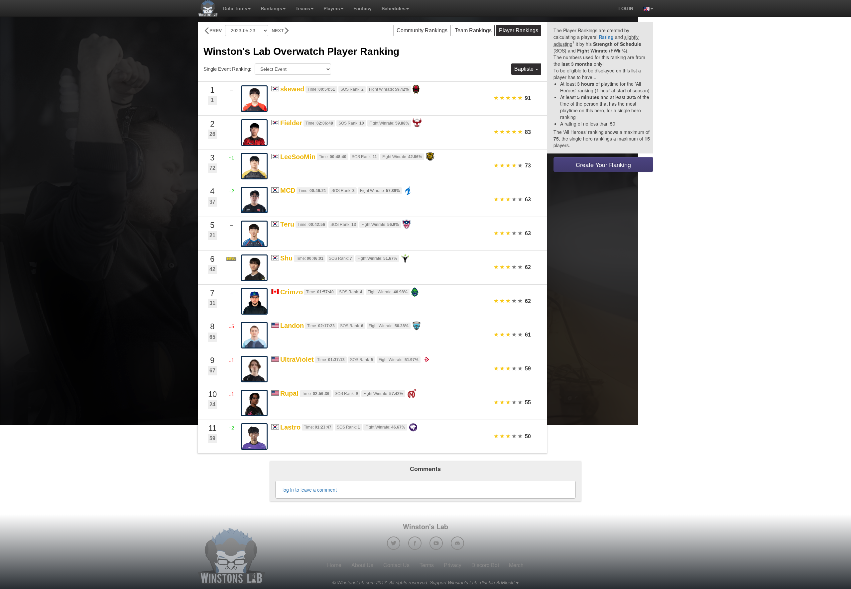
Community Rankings (422, 30)
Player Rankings (518, 30)
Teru (287, 224)
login (625, 8)
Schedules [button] (394, 8)
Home (334, 565)
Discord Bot (485, 565)
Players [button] (331, 8)
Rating (606, 37)
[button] (645, 8)
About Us (362, 565)
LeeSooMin (297, 156)
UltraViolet (297, 359)
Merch (516, 565)
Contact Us (396, 565)
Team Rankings (473, 30)
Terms (427, 565)
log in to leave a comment (310, 489)
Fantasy (362, 8)
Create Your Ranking (603, 164)
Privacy (452, 565)
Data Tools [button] (235, 8)
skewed (292, 89)
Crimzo (291, 292)
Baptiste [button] (524, 69)
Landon (292, 325)
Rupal (289, 393)
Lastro (290, 427)
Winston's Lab (425, 526)
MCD (287, 190)
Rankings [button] (271, 8)
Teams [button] (303, 8)
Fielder (291, 123)
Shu (286, 258)
